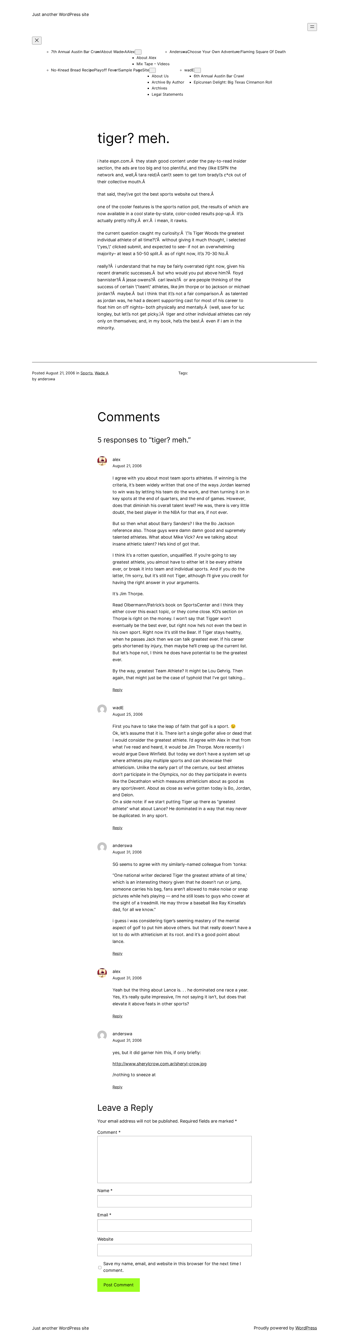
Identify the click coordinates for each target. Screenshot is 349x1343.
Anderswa (178, 51)
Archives (159, 88)
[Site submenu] (152, 70)
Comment (109, 1132)
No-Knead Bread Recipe (72, 70)
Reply (118, 689)
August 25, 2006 (128, 714)
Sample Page (130, 70)
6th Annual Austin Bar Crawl (219, 76)
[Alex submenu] (138, 52)
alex (117, 459)
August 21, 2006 (127, 465)
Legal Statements (167, 94)
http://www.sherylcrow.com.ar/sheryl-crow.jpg (160, 1063)
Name (105, 1190)
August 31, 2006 (127, 852)
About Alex (146, 57)
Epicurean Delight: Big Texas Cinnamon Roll (233, 82)
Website (105, 1239)
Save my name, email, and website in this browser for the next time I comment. (172, 1267)
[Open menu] (312, 27)
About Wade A (114, 51)
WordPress (306, 1327)
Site (145, 70)
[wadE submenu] (197, 70)
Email (104, 1214)
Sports (86, 373)
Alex (131, 51)
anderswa (122, 845)
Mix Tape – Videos (153, 63)
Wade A (101, 373)
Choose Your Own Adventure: (214, 51)
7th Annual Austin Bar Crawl (76, 51)
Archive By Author (168, 82)
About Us (160, 76)
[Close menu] (37, 41)
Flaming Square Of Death (263, 51)
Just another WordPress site (60, 14)
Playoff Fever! (106, 70)
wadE (189, 70)
